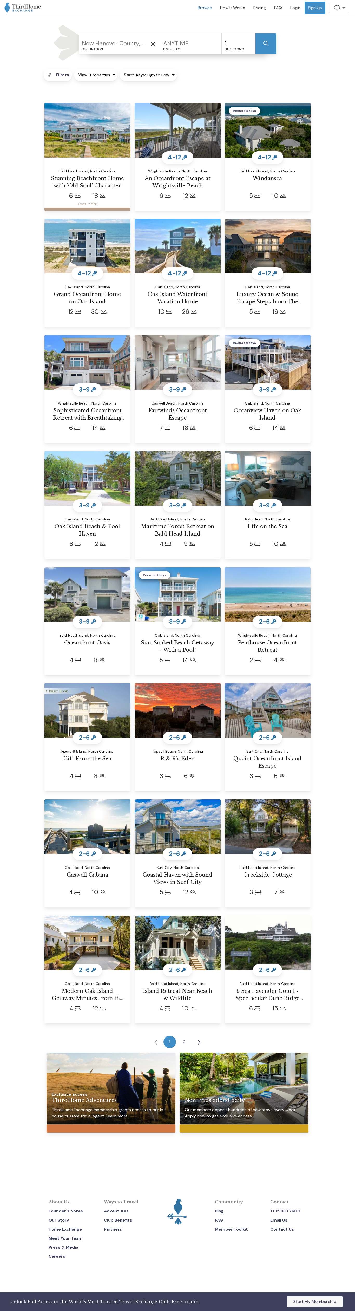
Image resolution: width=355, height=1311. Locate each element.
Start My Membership (314, 1301)
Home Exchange (65, 1229)
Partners (113, 1229)
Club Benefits (118, 1220)
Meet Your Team (66, 1238)
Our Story (59, 1220)
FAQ (219, 1220)
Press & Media (63, 1247)
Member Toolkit (231, 1229)
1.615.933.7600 (285, 1211)
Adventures (116, 1211)
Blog (219, 1211)
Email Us (278, 1220)
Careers (57, 1256)
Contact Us (282, 1229)
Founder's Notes (66, 1211)
